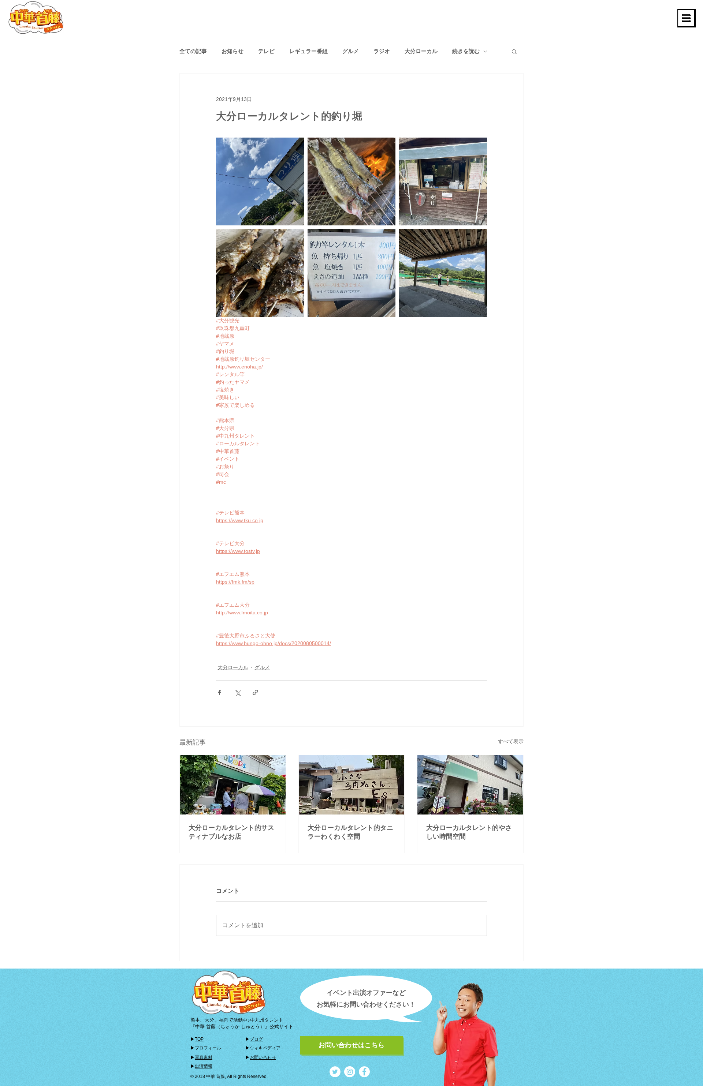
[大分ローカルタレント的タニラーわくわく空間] (352, 784)
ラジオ (381, 51)
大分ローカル (421, 51)
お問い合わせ (263, 1057)
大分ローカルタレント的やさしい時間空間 (469, 832)
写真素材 (203, 1057)
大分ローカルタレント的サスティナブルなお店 (231, 832)
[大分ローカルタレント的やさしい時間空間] (470, 784)
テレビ (266, 51)
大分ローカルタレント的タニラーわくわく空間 (350, 832)
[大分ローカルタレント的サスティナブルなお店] (233, 784)
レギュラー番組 (308, 51)
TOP (199, 1039)
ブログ (256, 1039)
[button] (686, 18)
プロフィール (208, 1048)
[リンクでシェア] (255, 692)
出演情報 (203, 1066)
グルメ (350, 51)
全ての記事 (193, 51)
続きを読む (466, 51)
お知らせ (232, 51)
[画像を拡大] (260, 181)
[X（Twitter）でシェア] (237, 692)
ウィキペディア (265, 1048)
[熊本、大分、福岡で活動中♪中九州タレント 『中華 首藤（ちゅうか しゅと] (335, 1071)
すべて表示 (511, 741)
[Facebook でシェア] (219, 692)
